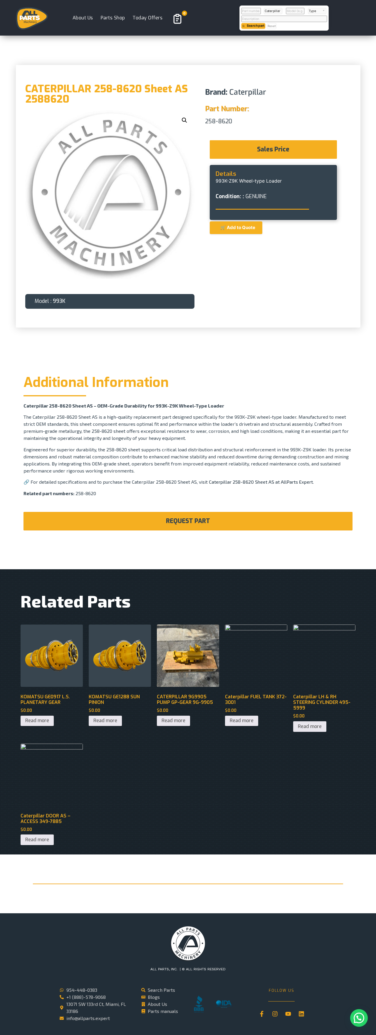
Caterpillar (247, 92)
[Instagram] (275, 1014)
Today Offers (147, 18)
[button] (184, 120)
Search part (255, 26)
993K (59, 301)
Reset (272, 26)
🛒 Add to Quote (236, 227)
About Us (83, 18)
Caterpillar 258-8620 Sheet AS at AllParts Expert (261, 482)
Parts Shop (113, 18)
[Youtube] (288, 1014)
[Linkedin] (301, 1014)
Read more (37, 720)
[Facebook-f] (262, 1014)
